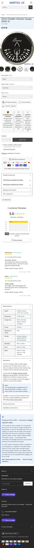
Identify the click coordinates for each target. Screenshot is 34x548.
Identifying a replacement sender (17, 184)
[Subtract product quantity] (3, 140)
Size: (4, 93)
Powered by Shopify (23, 536)
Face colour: (6, 75)
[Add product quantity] (9, 140)
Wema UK (13, 536)
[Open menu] (2, 3)
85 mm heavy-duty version (14, 399)
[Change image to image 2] (7, 69)
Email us (6, 515)
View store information (9, 149)
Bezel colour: (8, 84)
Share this (7, 200)
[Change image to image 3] (13, 69)
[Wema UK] (17, 2)
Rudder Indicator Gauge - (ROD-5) (14, 268)
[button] (29, 272)
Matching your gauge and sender (17, 180)
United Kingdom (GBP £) (11, 533)
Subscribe (28, 483)
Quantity (3, 136)
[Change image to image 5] (26, 69)
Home (3, 14)
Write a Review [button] (18, 240)
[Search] (31, 7)
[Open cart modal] (31, 3)
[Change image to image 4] (19, 69)
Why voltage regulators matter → (12, 459)
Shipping (4, 153)
